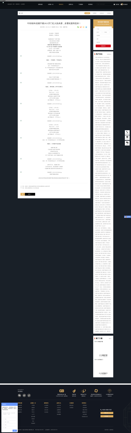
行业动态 (109, 13)
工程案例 (81, 4)
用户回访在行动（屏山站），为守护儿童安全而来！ (103, 145)
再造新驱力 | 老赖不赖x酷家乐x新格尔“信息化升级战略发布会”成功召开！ (103, 301)
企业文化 (59, 407)
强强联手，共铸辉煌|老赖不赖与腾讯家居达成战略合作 (103, 318)
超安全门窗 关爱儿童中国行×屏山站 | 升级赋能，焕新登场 (103, 253)
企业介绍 (59, 405)
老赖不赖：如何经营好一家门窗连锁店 (103, 160)
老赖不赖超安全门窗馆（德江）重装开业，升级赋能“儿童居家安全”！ (103, 137)
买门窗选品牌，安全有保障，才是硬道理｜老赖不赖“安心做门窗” (103, 118)
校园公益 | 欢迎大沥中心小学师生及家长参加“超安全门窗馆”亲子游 (103, 204)
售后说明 (85, 414)
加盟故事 (20, 407)
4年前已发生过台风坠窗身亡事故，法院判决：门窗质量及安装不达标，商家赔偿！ (103, 166)
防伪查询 (85, 407)
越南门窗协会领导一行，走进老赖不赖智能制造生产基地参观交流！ (103, 217)
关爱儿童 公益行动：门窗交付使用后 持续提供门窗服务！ (103, 80)
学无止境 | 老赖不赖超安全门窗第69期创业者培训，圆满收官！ (103, 284)
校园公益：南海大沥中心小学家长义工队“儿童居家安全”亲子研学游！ (103, 190)
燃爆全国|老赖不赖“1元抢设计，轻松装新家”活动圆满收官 (103, 312)
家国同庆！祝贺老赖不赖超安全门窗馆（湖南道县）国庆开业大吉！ (103, 82)
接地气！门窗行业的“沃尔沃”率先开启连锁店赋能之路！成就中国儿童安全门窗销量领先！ (103, 91)
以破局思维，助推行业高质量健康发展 (103, 230)
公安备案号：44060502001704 (51, 429)
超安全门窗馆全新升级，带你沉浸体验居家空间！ (103, 280)
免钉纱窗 (33, 416)
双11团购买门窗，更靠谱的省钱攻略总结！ (103, 74)
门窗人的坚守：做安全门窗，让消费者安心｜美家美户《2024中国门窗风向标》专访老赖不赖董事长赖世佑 (103, 158)
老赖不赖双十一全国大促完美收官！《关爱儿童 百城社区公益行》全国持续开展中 (103, 202)
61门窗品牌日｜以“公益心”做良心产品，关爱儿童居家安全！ (103, 141)
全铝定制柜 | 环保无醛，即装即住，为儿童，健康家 (103, 257)
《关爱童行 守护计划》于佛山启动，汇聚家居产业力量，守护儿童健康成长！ (103, 152)
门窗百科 (94, 13)
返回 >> (30, 194)
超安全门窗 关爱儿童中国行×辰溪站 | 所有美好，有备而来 (103, 265)
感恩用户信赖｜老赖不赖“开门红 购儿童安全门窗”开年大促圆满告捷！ (103, 169)
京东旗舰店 (125, 4)
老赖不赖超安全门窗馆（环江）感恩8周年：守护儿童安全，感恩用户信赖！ (103, 139)
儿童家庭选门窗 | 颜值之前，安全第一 (103, 272)
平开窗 (33, 405)
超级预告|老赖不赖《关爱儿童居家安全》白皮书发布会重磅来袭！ (103, 297)
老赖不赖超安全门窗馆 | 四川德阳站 (102, 268)
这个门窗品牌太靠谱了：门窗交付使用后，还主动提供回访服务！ (103, 105)
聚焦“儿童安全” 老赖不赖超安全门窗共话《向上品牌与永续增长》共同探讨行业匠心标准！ (103, 110)
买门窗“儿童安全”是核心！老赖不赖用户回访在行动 (103, 112)
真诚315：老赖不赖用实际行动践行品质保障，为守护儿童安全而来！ (103, 177)
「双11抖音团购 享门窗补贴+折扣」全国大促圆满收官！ (103, 65)
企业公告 (102, 13)
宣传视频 (59, 414)
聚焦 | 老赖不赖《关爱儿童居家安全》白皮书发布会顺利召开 (103, 295)
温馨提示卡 (84, 412)
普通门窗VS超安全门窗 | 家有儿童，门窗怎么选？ (103, 234)
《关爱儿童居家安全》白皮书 (101, 171)
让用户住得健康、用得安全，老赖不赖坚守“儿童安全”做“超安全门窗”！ (103, 107)
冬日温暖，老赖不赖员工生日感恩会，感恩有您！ (103, 196)
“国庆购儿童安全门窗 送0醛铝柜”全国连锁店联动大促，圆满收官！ (103, 78)
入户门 (33, 414)
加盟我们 (20, 412)
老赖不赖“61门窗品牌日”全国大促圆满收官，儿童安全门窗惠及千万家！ (103, 122)
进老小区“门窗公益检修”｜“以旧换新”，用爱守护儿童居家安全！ (103, 120)
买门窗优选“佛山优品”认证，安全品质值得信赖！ (103, 164)
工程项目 (71, 407)
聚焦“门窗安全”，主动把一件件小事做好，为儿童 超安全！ (103, 116)
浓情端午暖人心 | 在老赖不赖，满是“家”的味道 (103, 263)
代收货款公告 (85, 416)
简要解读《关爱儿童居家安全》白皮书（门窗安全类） (103, 289)
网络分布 (20, 409)
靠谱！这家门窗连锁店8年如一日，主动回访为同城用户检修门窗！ (103, 70)
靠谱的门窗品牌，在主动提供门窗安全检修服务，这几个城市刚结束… (103, 99)
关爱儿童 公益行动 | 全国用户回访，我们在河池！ (103, 200)
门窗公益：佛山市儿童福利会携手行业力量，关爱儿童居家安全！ (103, 59)
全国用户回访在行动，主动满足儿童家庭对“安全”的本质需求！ (103, 126)
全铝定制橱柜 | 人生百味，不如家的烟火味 (103, 255)
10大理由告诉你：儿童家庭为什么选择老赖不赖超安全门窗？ (103, 114)
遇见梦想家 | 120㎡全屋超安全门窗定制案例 (103, 251)
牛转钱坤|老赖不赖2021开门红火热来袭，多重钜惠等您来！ (103, 314)
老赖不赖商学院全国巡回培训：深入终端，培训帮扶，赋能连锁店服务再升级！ (103, 173)
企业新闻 (87, 13)
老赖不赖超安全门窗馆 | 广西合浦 (102, 242)
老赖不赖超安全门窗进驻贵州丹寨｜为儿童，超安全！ (103, 124)
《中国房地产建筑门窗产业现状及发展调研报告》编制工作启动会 (103, 215)
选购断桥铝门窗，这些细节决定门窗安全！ (103, 223)
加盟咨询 (103, 46)
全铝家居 (33, 423)
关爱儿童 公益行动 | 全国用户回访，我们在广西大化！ (103, 194)
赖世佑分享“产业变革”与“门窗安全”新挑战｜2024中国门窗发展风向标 (103, 156)
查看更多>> (109, 54)
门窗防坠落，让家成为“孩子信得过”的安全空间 (103, 249)
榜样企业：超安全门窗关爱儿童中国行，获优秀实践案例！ (103, 198)
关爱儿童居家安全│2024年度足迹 (102, 57)
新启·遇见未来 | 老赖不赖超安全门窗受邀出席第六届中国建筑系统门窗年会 (103, 270)
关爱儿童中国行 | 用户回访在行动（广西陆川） (103, 236)
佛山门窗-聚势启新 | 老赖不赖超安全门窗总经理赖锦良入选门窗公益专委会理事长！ (103, 213)
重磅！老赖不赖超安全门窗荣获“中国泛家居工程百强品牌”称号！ (103, 303)
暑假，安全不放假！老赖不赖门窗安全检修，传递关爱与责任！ (103, 101)
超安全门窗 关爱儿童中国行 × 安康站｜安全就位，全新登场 (103, 261)
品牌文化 (71, 4)
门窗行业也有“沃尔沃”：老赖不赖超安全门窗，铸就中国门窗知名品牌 (103, 219)
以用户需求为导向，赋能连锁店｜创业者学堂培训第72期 (103, 143)
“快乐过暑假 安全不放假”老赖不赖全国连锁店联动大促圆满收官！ (103, 93)
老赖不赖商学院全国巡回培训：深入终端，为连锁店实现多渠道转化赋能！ (103, 162)
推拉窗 (33, 407)
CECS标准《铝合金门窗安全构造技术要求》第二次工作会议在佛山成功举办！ (103, 61)
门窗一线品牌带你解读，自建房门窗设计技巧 (103, 310)
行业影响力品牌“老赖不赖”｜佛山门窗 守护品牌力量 (103, 67)
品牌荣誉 (59, 409)
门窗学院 (59, 412)
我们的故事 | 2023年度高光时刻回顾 (102, 188)
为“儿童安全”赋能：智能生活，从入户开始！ (103, 133)
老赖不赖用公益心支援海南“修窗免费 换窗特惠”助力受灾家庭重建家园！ (103, 89)
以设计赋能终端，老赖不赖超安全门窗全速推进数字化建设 (103, 306)
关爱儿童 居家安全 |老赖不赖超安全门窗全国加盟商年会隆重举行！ (103, 293)
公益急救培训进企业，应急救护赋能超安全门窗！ (103, 179)
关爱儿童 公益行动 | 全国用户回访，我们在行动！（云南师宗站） (103, 84)
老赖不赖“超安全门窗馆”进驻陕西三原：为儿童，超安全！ (103, 135)
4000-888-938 (106, 410)
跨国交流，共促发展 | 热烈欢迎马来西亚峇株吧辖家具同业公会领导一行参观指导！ (103, 192)
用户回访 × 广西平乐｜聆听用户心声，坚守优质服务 (103, 282)
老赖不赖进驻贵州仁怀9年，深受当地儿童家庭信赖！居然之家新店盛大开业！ (103, 76)
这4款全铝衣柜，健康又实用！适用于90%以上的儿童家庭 (103, 221)
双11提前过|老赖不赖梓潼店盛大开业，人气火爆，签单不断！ (103, 320)
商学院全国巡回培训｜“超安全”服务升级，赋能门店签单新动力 (103, 181)
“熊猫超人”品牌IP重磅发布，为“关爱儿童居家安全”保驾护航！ (103, 278)
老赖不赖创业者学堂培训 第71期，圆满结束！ (103, 175)
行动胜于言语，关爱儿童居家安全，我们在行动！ (103, 63)
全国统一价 (50, 4)
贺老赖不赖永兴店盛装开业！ (101, 324)
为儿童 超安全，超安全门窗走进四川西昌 (103, 247)
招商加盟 (40, 4)
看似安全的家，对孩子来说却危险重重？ (103, 95)
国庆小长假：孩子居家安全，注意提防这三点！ (103, 228)
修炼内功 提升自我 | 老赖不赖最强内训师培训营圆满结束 (103, 308)
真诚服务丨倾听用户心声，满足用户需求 (103, 331)
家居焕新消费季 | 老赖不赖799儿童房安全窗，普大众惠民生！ (103, 238)
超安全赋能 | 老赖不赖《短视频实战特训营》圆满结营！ (103, 232)
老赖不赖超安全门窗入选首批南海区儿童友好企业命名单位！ (103, 211)
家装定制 (71, 405)
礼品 (33, 421)
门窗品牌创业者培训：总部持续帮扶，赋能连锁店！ (103, 97)
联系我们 (90, 4)
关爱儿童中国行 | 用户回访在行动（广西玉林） (103, 244)
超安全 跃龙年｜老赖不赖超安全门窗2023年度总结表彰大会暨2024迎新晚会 (103, 183)
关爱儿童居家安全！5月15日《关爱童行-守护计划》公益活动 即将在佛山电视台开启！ (103, 154)
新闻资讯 (61, 4)
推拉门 (33, 409)
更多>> (110, 338)
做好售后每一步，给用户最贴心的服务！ (103, 327)
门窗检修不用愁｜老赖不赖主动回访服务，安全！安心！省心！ (103, 72)
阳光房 (33, 418)
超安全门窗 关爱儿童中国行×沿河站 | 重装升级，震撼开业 (103, 274)
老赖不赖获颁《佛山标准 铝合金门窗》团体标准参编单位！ (103, 148)
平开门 (33, 412)
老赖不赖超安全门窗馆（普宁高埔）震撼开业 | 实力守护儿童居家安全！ (103, 209)
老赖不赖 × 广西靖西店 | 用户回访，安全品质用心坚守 (103, 291)
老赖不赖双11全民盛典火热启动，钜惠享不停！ (103, 322)
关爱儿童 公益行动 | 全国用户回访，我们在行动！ (103, 131)
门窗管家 (117, 4)
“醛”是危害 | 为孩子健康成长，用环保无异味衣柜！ (103, 240)
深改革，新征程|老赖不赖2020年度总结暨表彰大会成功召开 (103, 316)
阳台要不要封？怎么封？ (100, 225)
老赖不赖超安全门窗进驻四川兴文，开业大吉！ (103, 86)
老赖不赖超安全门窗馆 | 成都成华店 (102, 259)
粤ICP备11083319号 (39, 429)
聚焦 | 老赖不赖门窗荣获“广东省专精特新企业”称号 (103, 299)
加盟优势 (20, 405)
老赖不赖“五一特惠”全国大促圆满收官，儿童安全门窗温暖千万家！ (103, 150)
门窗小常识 (84, 409)
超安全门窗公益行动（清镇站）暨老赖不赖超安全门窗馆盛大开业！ (103, 206)
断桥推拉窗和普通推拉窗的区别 (102, 129)
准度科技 (111, 429)
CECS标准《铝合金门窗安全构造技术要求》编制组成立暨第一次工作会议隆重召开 (103, 185)
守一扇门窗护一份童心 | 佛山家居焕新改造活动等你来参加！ (103, 103)
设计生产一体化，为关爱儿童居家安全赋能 (103, 287)
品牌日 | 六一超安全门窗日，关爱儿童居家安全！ (103, 276)
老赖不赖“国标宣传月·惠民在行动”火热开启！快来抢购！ (103, 329)
